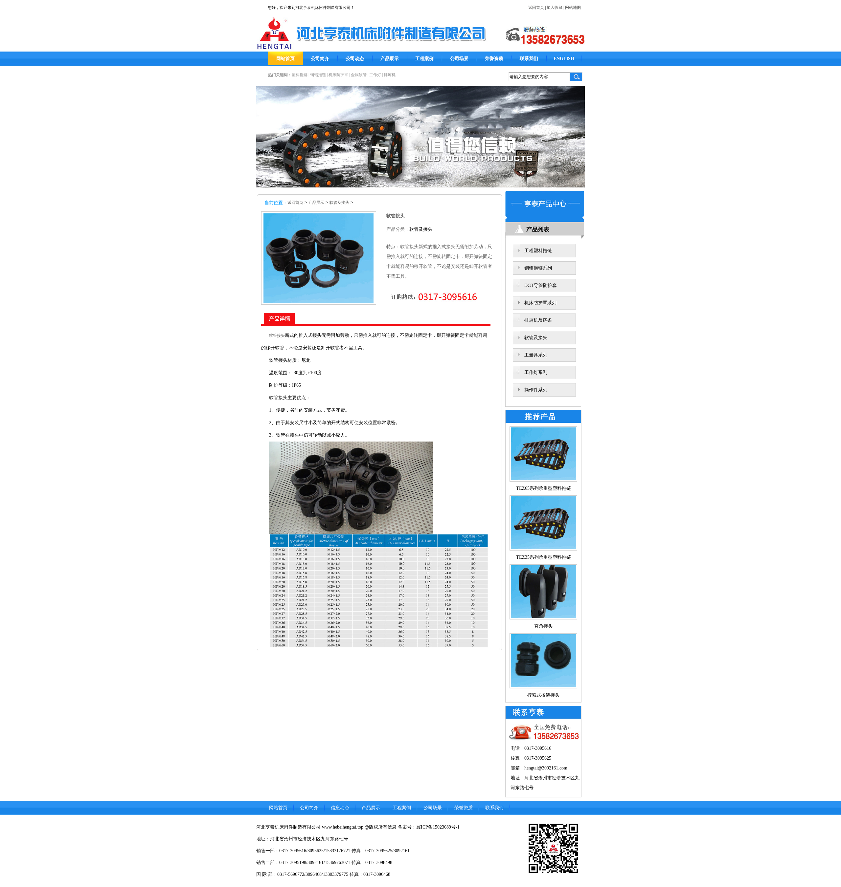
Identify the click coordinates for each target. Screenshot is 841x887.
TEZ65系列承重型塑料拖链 (543, 488)
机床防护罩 (338, 75)
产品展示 (389, 58)
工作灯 (375, 75)
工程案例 (424, 58)
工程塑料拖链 (538, 250)
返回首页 (536, 7)
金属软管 (359, 75)
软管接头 (277, 335)
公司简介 (320, 58)
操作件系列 (535, 389)
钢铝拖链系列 (538, 268)
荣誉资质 (494, 58)
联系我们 (529, 58)
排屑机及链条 (538, 320)
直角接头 (543, 626)
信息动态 (340, 807)
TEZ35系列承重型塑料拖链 (543, 557)
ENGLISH (564, 58)
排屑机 (390, 75)
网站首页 (285, 58)
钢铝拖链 (318, 75)
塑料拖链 (299, 75)
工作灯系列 (535, 372)
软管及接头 (339, 202)
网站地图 (573, 7)
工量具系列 (535, 355)
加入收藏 (554, 7)
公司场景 (459, 58)
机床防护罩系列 (540, 302)
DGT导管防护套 (540, 285)
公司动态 (355, 58)
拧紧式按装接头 (543, 695)
